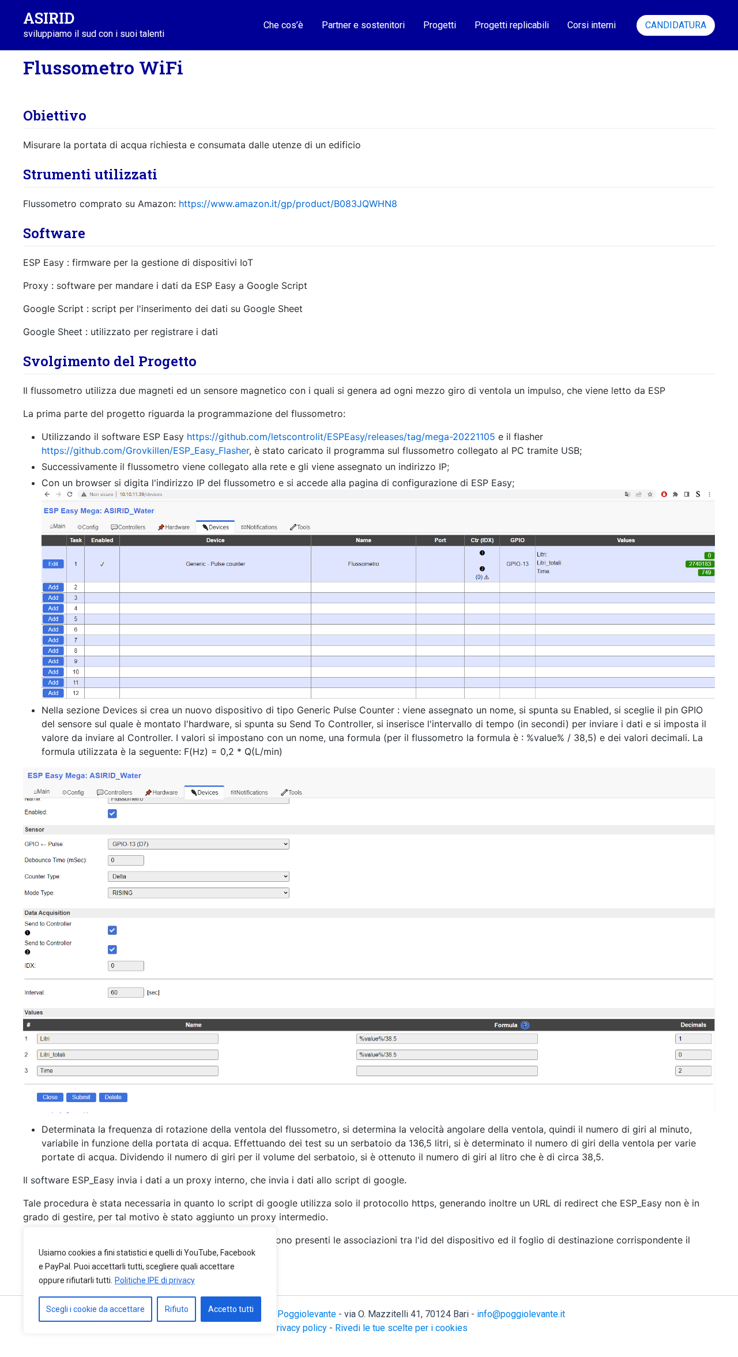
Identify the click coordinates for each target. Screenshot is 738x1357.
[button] (676, 25)
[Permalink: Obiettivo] (13, 143)
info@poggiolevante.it (521, 1314)
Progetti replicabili (512, 25)
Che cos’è (283, 25)
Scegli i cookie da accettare (95, 1309)
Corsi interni (591, 25)
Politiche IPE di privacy (155, 1280)
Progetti (439, 25)
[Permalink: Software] (13, 260)
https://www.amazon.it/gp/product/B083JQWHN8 (288, 203)
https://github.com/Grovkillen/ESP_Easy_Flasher (145, 450)
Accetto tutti (231, 1309)
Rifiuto (177, 1309)
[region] (150, 1280)
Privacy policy (298, 1327)
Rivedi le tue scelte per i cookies (401, 1327)
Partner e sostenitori (363, 25)
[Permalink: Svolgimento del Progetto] (13, 389)
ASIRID (48, 18)
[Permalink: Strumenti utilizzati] (13, 202)
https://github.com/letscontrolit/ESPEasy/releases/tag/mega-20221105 (341, 436)
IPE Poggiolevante (298, 1314)
